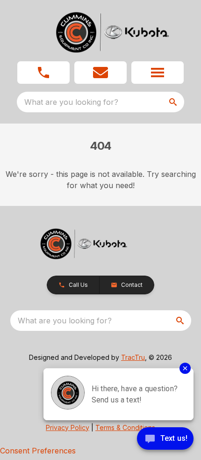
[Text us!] (165, 439)
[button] (43, 72)
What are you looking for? (71, 102)
